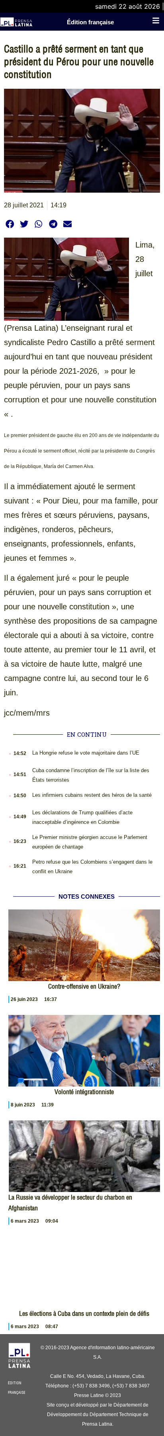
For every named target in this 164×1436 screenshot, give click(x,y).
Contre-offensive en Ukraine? (84, 986)
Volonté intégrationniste (84, 1092)
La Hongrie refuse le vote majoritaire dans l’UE (85, 753)
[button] (10, 224)
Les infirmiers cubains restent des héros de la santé (92, 795)
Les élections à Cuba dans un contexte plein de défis (84, 1313)
